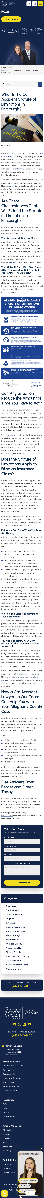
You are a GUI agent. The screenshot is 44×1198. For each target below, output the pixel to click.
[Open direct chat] (38, 1148)
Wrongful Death (13, 969)
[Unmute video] (30, 1170)
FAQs (10, 68)
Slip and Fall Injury (14, 952)
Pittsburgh (7, 1130)
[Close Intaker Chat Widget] (41, 1148)
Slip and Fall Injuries (11, 1086)
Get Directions (11, 1055)
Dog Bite (10, 918)
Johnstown (7, 1146)
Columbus (7, 1138)
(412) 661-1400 (22, 986)
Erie (4, 1142)
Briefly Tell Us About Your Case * (18, 863)
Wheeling (7, 1151)
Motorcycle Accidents (16, 931)
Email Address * (11, 855)
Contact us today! (11, 19)
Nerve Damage (13, 935)
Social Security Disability (17, 956)
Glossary (6, 1112)
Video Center (8, 1116)
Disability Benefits (14, 914)
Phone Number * (10, 846)
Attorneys (7, 1168)
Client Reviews (9, 1172)
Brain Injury (11, 906)
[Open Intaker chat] (21, 1197)
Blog (5, 1108)
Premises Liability (14, 943)
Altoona (6, 1134)
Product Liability (13, 948)
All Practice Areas (10, 1090)
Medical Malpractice (15, 927)
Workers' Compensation (17, 964)
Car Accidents (12, 910)
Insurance (10, 923)
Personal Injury (13, 939)
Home (3, 68)
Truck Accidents (13, 960)
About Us (7, 1164)
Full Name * (9, 838)
